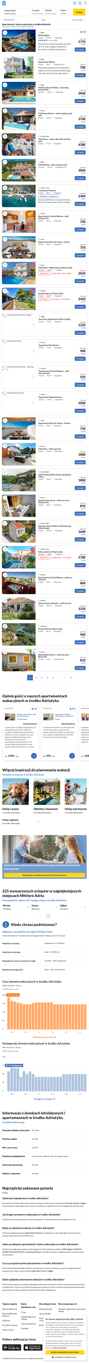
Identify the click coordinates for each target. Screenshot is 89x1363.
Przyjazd (36, 10)
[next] (65, 677)
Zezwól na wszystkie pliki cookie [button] (65, 1352)
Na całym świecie (10, 1325)
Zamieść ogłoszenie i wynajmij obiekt (72, 1310)
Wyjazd (48, 10)
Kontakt (42, 1325)
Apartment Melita (46, 62)
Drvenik (69, 1203)
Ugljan (83, 1203)
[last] (71, 677)
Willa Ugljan (43, 35)
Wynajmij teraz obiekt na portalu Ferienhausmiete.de (44, 875)
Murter (76, 1203)
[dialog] (65, 1338)
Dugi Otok (29, 1233)
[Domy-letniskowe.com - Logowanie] (80, 3)
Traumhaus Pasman (47, 190)
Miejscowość (10, 10)
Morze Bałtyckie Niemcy (9, 1314)
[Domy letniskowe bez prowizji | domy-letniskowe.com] (4, 3)
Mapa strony (8, 1329)
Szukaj (79, 12)
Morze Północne (9, 1309)
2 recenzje (53, 40)
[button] (86, 3)
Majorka (6, 1320)
